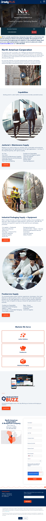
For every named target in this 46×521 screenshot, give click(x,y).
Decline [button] (25, 518)
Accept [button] (20, 518)
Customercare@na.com (6, 44)
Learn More (5, 164)
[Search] (41, 2)
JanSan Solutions (23, 339)
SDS (34, 29)
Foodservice (23, 352)
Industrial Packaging (23, 365)
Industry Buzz (6, 408)
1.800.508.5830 (12, 32)
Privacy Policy (7, 511)
